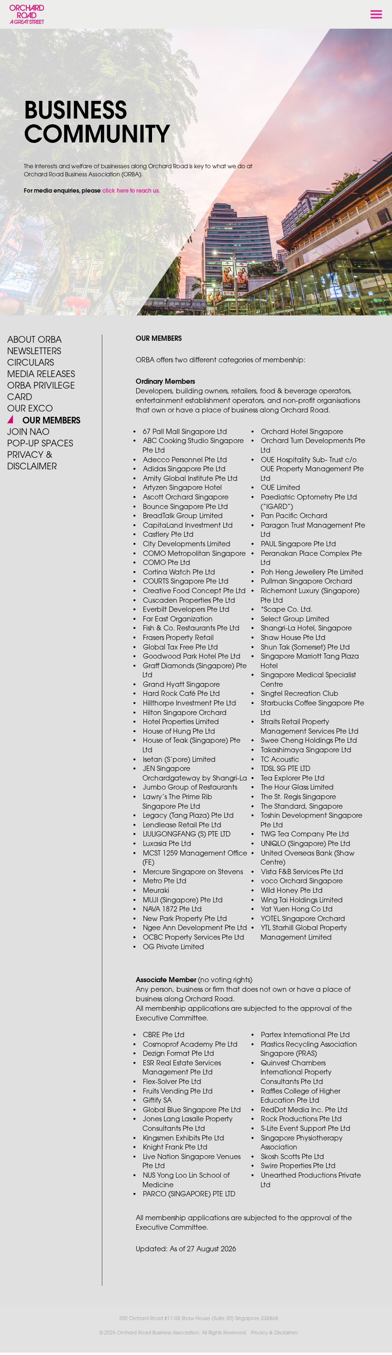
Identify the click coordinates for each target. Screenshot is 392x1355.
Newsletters (34, 352)
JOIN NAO (28, 432)
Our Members (50, 421)
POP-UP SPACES (40, 444)
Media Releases (41, 375)
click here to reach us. (131, 191)
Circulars (30, 363)
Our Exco (30, 409)
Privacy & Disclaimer (274, 1333)
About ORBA (34, 340)
